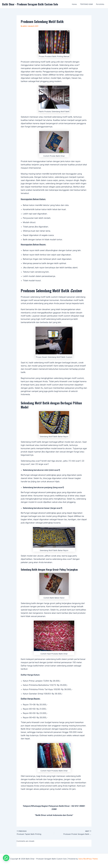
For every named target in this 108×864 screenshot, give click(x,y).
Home (74, 4)
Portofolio (100, 4)
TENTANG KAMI (86, 4)
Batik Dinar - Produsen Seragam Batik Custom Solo (30, 4)
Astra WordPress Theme (88, 859)
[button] (6, 858)
